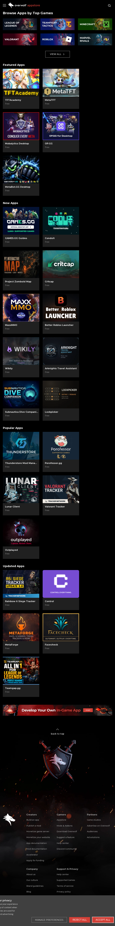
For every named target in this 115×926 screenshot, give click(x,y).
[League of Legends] (20, 24)
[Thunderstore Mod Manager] (21, 446)
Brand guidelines (34, 886)
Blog (28, 891)
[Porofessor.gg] (61, 446)
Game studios (94, 820)
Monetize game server (37, 831)
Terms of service (65, 886)
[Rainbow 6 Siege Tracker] (21, 584)
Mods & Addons (65, 825)
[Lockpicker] (61, 395)
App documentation (36, 843)
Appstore (61, 820)
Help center (63, 843)
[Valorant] (20, 39)
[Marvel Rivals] (95, 39)
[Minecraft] (95, 24)
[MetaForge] (21, 627)
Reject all (80, 919)
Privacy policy (64, 891)
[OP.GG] (61, 126)
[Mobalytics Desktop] (21, 126)
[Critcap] (61, 264)
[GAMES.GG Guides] (21, 221)
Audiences (92, 831)
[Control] (61, 584)
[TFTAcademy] (21, 83)
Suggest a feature (65, 837)
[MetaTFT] (61, 83)
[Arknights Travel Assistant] (61, 351)
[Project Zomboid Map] (21, 264)
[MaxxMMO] (21, 308)
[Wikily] (21, 351)
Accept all (103, 919)
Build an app (32, 820)
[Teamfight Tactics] (57, 24)
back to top (57, 733)
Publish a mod (33, 825)
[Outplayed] (21, 533)
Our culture (32, 880)
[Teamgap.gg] (21, 671)
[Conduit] (61, 221)
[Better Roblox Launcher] (61, 308)
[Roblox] (57, 39)
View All (55, 54)
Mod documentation (36, 849)
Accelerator (32, 854)
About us (30, 874)
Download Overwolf (67, 831)
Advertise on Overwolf (98, 825)
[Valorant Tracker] (61, 489)
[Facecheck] (61, 627)
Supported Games (66, 880)
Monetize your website (38, 837)
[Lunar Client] (21, 489)
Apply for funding (35, 860)
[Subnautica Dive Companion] (21, 395)
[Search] (109, 5)
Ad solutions (93, 837)
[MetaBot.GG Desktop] (21, 169)
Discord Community (67, 849)
